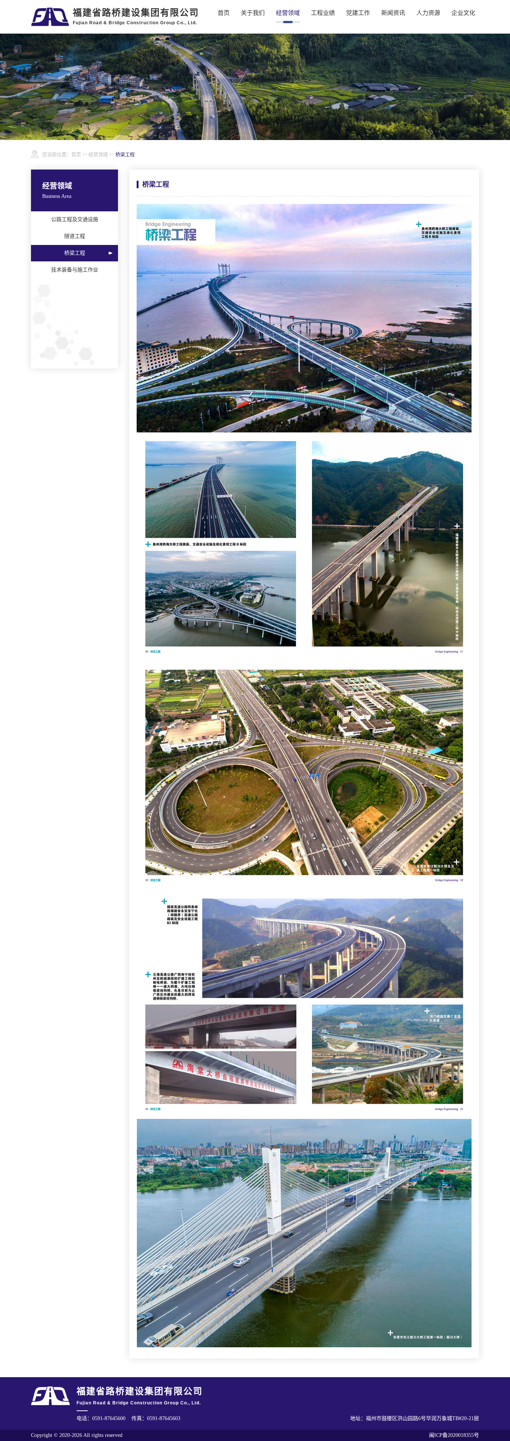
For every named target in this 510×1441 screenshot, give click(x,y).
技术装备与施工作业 (74, 270)
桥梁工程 (74, 253)
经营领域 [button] (288, 13)
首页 (224, 13)
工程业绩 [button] (323, 13)
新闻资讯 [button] (393, 13)
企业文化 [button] (463, 13)
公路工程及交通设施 (74, 219)
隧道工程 (74, 236)
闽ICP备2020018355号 (454, 1435)
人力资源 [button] (428, 13)
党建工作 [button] (358, 13)
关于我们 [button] (253, 13)
